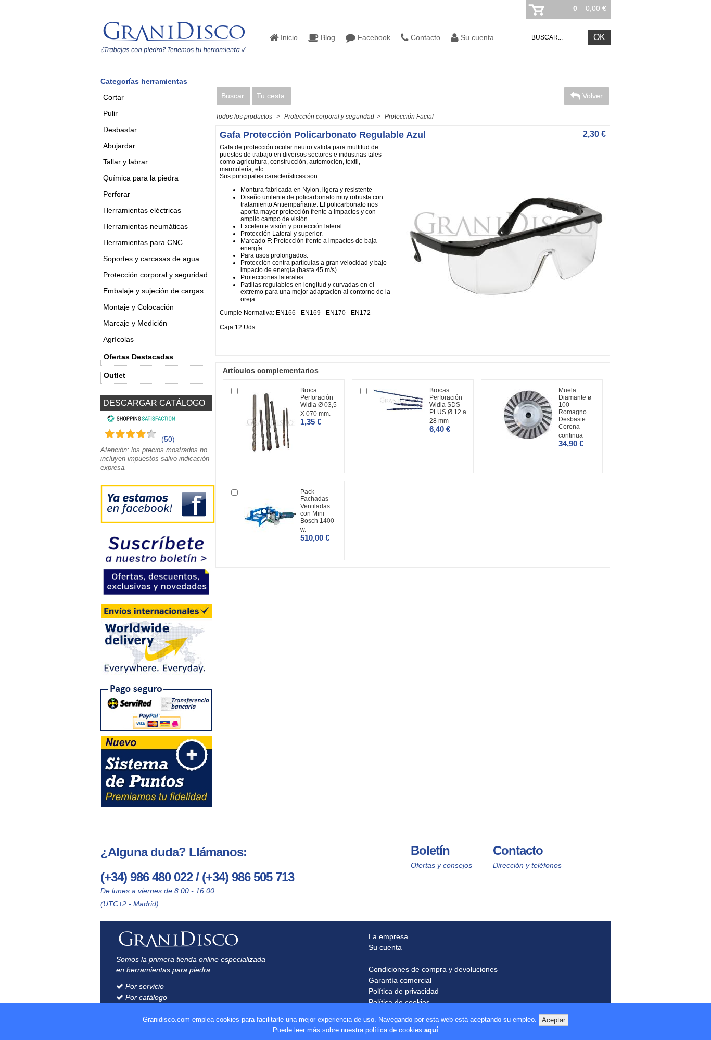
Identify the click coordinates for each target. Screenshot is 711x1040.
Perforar (116, 194)
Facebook (372, 37)
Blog (327, 37)
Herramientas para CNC (143, 242)
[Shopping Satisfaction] (140, 420)
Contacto (424, 37)
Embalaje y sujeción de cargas (153, 291)
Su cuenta (476, 37)
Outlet (114, 375)
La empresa (387, 936)
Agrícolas (118, 339)
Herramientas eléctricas (142, 210)
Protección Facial (409, 116)
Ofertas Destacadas (138, 357)
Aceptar (553, 1020)
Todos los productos (243, 116)
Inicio (288, 37)
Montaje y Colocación (138, 307)
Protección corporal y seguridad (155, 275)
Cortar (113, 97)
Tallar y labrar (125, 162)
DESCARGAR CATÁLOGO (154, 403)
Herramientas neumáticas (145, 226)
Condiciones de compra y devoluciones (432, 969)
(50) (168, 439)
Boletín (430, 850)
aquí (431, 1030)
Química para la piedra (141, 178)
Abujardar (119, 146)
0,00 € (596, 8)
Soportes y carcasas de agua (151, 258)
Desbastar (120, 129)
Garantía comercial (398, 980)
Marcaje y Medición (135, 323)
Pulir (110, 113)
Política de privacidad (402, 991)
